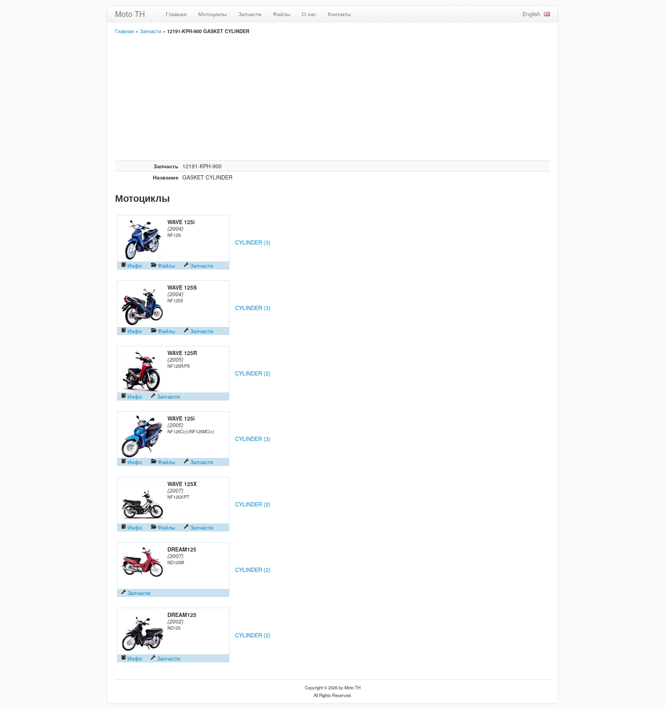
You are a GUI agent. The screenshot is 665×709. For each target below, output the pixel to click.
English (531, 14)
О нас (309, 14)
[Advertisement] (332, 102)
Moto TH (130, 13)
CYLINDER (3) (253, 242)
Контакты (339, 14)
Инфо (134, 265)
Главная (176, 14)
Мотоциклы (212, 14)
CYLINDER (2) (253, 373)
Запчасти (249, 14)
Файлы (281, 14)
